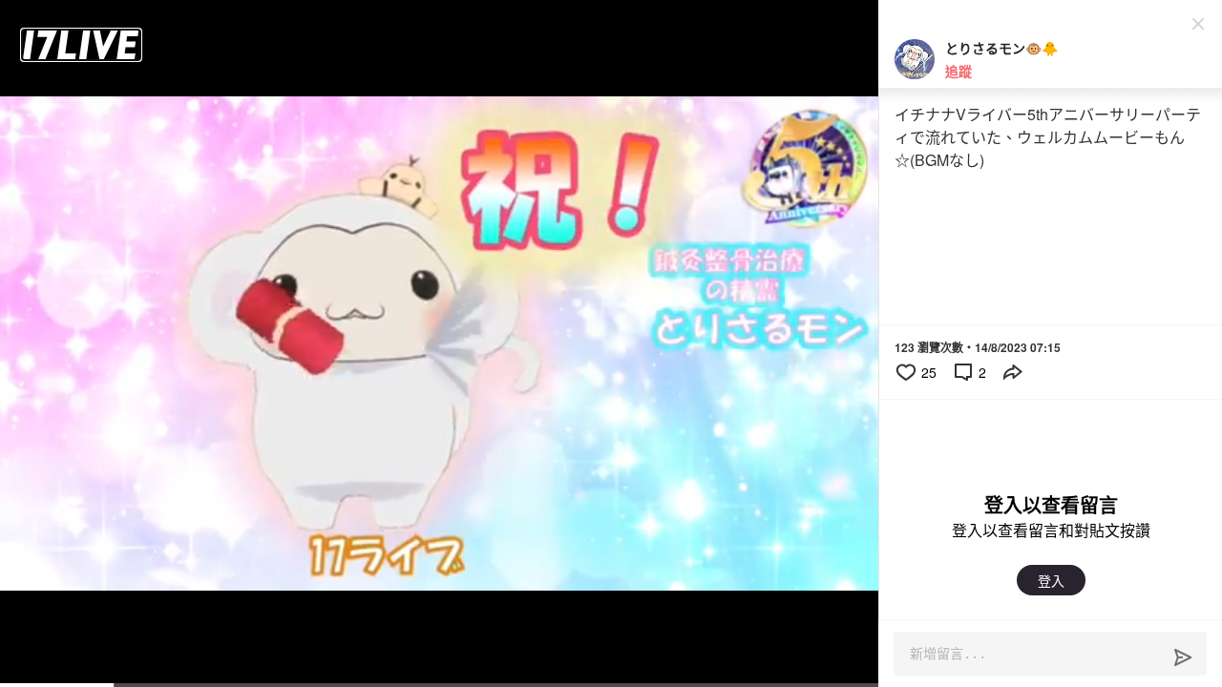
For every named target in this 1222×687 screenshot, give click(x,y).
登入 (1051, 580)
